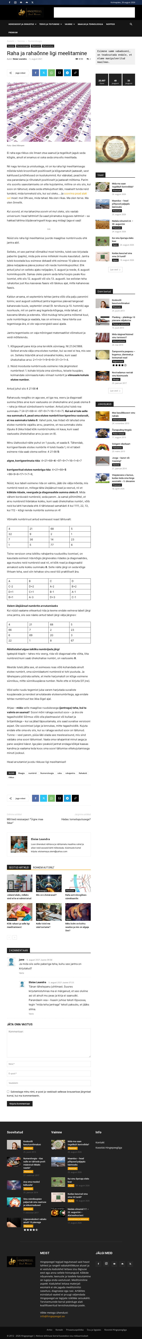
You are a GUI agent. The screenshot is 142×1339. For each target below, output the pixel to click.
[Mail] (21, 2)
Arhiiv (49, 1329)
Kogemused (118, 361)
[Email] (59, 72)
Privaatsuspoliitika (75, 1329)
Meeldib (102, 75)
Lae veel (114, 269)
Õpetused (36, 46)
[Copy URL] (75, 72)
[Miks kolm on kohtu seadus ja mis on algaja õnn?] (78, 912)
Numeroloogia (23, 46)
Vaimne (68, 24)
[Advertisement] (94, 12)
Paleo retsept (118, 433)
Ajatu (39, 919)
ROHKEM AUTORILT (44, 867)
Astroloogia (13, 890)
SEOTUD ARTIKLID (19, 867)
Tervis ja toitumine (49, 24)
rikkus (11, 777)
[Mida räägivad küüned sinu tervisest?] (102, 337)
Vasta (21, 973)
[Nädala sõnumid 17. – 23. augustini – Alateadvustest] (58, 1212)
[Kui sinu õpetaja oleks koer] (102, 241)
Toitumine (117, 447)
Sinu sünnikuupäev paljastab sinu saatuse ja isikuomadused (34, 1202)
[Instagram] (15, 2)
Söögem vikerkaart (121, 444)
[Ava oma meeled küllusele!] (14, 1185)
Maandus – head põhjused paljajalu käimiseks (121, 204)
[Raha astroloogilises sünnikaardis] (78, 883)
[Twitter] (32, 2)
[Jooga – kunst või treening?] (102, 461)
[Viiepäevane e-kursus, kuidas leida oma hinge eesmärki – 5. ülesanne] (102, 478)
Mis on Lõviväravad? (46, 895)
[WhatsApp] (51, 72)
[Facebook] (9, 2)
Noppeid (110, 24)
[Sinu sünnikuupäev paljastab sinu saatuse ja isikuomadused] (14, 1202)
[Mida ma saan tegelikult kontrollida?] (102, 187)
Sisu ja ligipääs (94, 1329)
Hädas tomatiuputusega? (76, 819)
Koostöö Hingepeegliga (109, 1147)
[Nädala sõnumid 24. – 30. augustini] (102, 224)
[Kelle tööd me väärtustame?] (48, 912)
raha (59, 773)
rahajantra (70, 773)
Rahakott (83, 773)
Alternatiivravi (119, 341)
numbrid (32, 773)
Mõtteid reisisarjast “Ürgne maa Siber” (25, 821)
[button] (131, 24)
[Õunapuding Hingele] (102, 433)
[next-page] (14, 937)
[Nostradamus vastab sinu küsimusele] (102, 376)
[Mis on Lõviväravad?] (48, 883)
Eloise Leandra (20, 59)
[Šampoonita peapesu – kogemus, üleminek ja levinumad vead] (102, 354)
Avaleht (10, 41)
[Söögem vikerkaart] (102, 447)
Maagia (21, 773)
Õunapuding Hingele (122, 430)
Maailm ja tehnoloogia (90, 24)
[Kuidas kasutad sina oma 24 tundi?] (102, 256)
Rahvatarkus (48, 46)
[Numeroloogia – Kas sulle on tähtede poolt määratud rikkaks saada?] (14, 1162)
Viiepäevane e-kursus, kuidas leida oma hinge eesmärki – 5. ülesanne (123, 478)
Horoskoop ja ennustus (21, 24)
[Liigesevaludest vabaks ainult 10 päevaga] (14, 1222)
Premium (12, 32)
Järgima (115, 75)
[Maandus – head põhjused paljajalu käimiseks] (102, 204)
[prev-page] (9, 937)
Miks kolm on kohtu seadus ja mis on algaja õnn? (77, 927)
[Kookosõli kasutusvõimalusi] (102, 303)
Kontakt (100, 1142)
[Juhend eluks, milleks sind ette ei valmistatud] (19, 883)
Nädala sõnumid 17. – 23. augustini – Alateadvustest (78, 1212)
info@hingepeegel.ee (52, 1316)
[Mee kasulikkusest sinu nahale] (102, 416)
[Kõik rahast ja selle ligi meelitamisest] (19, 912)
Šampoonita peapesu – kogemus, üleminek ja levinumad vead (123, 354)
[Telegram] (67, 72)
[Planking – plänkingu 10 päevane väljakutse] (102, 320)
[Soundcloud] (26, 2)
